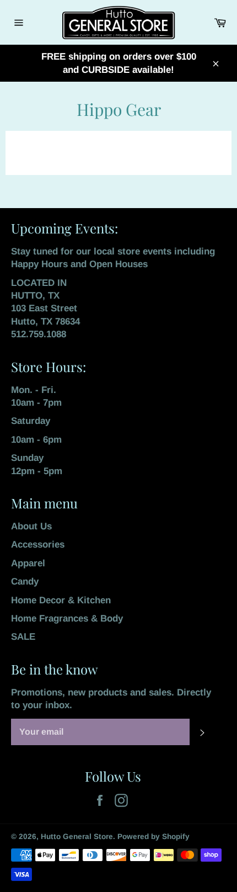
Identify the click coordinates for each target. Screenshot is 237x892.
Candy (25, 581)
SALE (23, 636)
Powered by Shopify (153, 836)
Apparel (28, 563)
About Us (31, 526)
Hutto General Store (77, 836)
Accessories (37, 544)
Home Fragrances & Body (67, 618)
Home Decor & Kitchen (61, 600)
